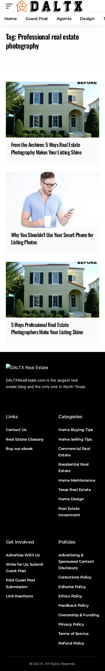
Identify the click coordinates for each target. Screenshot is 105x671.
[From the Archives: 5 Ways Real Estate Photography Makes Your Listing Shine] (52, 110)
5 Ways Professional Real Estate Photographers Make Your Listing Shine (47, 328)
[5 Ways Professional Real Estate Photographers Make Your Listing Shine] (52, 290)
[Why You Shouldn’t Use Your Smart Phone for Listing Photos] (52, 200)
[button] (11, 6)
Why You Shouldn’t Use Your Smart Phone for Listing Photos (52, 238)
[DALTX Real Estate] (49, 6)
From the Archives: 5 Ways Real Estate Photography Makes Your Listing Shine (46, 148)
